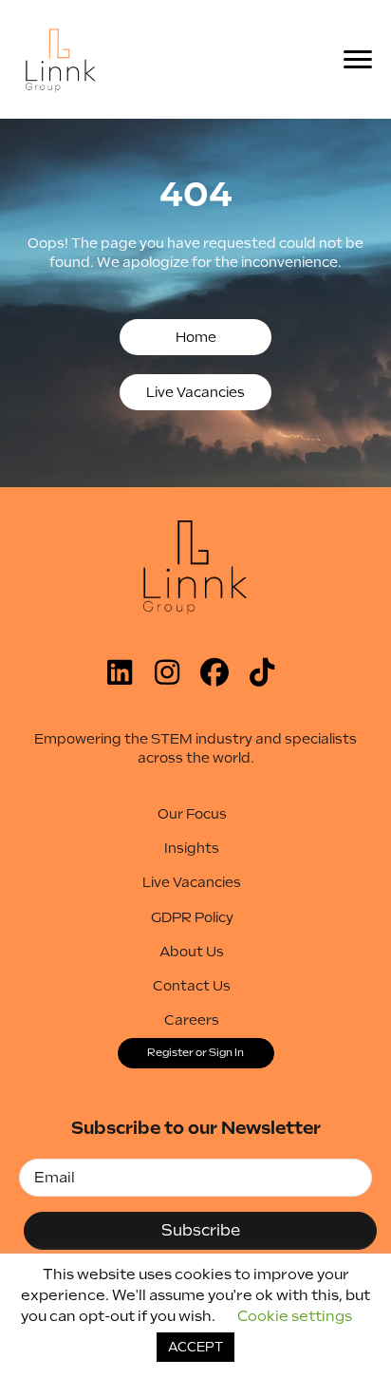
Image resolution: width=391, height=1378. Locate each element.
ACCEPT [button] (195, 1347)
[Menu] (363, 60)
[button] (195, 337)
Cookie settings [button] (294, 1316)
